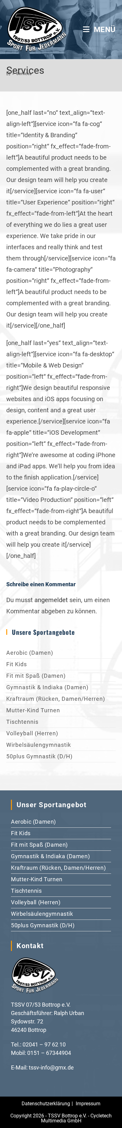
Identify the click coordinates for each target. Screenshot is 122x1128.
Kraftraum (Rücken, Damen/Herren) (55, 698)
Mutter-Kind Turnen (33, 710)
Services (24, 73)
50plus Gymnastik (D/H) (39, 756)
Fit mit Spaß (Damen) (36, 675)
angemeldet (51, 600)
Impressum (88, 1104)
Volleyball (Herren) (32, 733)
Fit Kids (16, 664)
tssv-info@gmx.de (51, 1067)
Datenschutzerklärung (46, 1104)
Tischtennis (22, 721)
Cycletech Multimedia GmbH (76, 1118)
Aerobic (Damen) (29, 652)
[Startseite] (8, 73)
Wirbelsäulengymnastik (38, 745)
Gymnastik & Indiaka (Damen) (47, 687)
